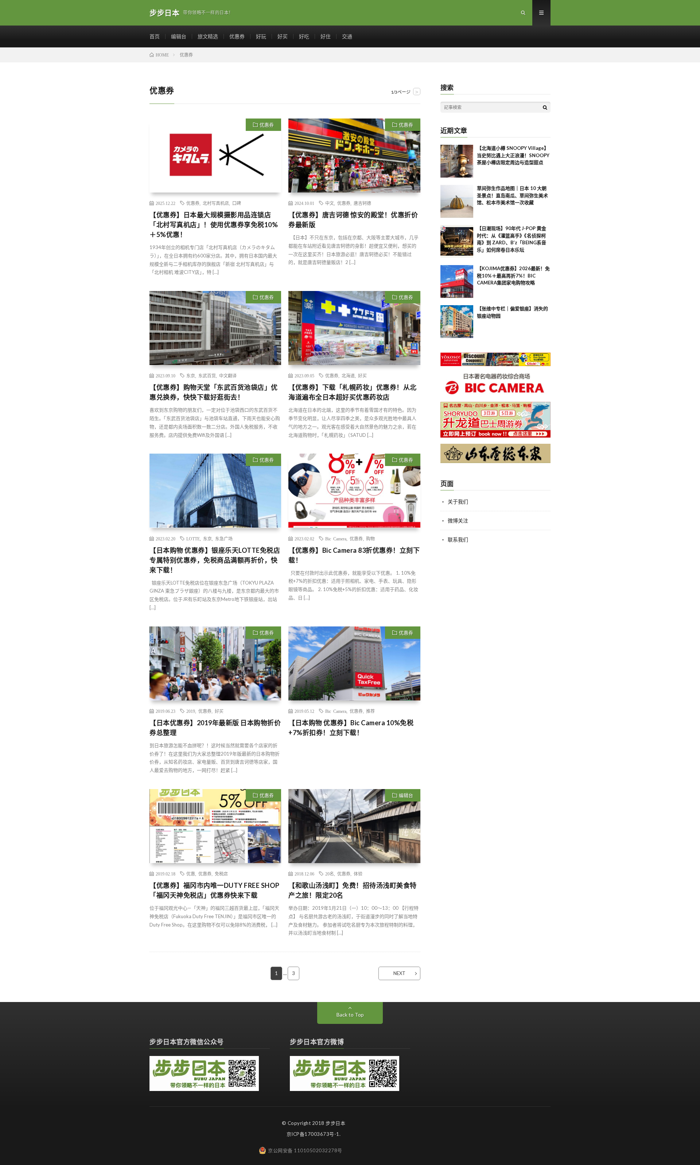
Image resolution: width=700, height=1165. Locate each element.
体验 (358, 873)
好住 (325, 36)
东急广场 (224, 538)
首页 (154, 36)
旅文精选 (208, 36)
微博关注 (458, 520)
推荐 (370, 711)
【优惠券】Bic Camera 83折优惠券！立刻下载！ (354, 555)
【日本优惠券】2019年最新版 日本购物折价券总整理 (215, 728)
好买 (282, 36)
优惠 (190, 873)
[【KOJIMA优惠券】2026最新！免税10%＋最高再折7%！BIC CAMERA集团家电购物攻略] (456, 281)
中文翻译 (228, 375)
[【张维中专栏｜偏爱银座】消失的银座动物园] (456, 321)
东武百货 (207, 375)
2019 (190, 711)
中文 (329, 203)
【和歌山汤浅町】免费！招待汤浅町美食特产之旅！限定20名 (352, 890)
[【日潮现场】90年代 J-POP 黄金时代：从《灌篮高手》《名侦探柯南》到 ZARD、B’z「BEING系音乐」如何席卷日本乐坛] (456, 241)
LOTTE (193, 538)
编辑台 (178, 36)
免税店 (221, 873)
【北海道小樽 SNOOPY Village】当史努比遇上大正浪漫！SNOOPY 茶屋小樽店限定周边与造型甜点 (513, 155)
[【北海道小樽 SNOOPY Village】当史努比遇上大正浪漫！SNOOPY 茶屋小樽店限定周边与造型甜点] (456, 161)
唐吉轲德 (362, 203)
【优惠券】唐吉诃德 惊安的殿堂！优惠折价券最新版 (353, 220)
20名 (329, 873)
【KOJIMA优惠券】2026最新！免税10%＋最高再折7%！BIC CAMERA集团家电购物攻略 (513, 275)
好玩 (261, 36)
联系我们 (458, 539)
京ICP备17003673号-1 (313, 1134)
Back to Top (350, 1014)
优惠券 (237, 36)
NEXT (399, 973)
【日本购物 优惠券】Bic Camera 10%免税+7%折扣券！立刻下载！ (350, 728)
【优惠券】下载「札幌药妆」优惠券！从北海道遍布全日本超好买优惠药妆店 (352, 392)
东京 (190, 375)
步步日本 (335, 1123)
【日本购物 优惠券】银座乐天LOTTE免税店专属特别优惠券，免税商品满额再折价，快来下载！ (214, 560)
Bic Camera (335, 538)
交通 (347, 36)
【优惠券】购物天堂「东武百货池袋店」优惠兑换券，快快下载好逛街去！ (213, 392)
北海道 (348, 375)
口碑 (236, 203)
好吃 (304, 36)
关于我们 (458, 501)
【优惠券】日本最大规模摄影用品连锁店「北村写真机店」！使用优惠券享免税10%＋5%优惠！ (213, 224)
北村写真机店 (216, 203)
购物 (370, 538)
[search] (545, 107)
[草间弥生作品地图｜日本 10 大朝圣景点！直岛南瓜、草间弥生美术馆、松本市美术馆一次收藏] (456, 201)
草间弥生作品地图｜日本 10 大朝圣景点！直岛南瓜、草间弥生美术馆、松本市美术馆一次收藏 (512, 195)
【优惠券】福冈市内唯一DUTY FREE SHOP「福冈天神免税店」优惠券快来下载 (214, 890)
